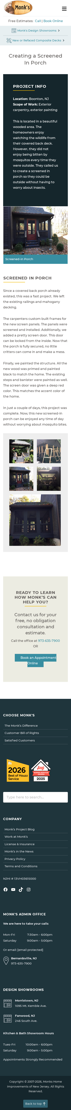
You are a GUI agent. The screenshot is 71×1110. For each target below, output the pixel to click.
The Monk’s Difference (21, 725)
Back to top (33, 1103)
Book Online (53, 21)
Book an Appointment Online (38, 660)
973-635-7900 (49, 641)
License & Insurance (20, 844)
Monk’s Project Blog (20, 829)
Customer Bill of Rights (22, 733)
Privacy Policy (15, 859)
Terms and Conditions (21, 866)
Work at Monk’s (16, 836)
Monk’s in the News (19, 851)
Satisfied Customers (20, 740)
